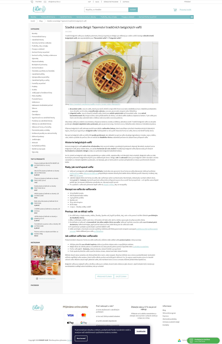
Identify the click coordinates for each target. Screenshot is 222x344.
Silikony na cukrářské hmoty (41, 124)
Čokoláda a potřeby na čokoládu (43, 71)
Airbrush (35, 143)
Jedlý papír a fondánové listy (42, 93)
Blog (97, 2)
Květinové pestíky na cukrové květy (44, 133)
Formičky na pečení (38, 83)
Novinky (34, 33)
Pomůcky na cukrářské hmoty (42, 121)
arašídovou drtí (141, 229)
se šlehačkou (98, 231)
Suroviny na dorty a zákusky (41, 43)
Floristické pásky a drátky (41, 130)
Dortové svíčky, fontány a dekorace (44, 55)
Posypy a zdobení (38, 49)
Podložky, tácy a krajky (40, 46)
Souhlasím (141, 331)
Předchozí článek (104, 276)
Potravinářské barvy (39, 36)
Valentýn (35, 111)
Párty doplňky (36, 96)
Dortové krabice (37, 68)
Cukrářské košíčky (38, 74)
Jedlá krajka (36, 139)
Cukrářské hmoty (38, 40)
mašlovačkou (74, 173)
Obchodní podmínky (170, 319)
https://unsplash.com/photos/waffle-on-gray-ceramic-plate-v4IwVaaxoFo (95, 104)
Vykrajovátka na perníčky (40, 77)
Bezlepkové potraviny (39, 65)
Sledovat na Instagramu (47, 278)
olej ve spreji (78, 175)
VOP (89, 2)
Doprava (126, 2)
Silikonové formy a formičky (41, 127)
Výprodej (35, 58)
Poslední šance (37, 99)
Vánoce (34, 108)
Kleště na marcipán (38, 149)
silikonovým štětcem (90, 173)
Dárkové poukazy (38, 136)
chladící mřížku (108, 185)
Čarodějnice (36, 114)
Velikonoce (36, 102)
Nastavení (81, 338)
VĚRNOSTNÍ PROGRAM (111, 2)
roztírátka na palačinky (141, 247)
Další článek (121, 276)
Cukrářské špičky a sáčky (41, 80)
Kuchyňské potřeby (39, 146)
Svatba (34, 90)
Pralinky (34, 86)
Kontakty (166, 325)
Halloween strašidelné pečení (42, 105)
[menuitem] (33, 17)
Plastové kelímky (38, 61)
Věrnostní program (169, 313)
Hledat (133, 10)
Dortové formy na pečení (40, 52)
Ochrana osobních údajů (171, 322)
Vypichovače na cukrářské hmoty (43, 118)
